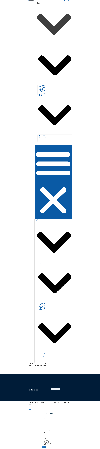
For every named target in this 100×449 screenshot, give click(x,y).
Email (44, 432)
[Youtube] (34, 390)
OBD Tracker (41, 91)
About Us (37, 220)
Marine (40, 92)
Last (43, 423)
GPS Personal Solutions (42, 139)
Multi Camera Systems (42, 89)
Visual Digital (70, 399)
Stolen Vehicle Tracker (42, 137)
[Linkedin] (37, 390)
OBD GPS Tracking (42, 85)
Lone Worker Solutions (42, 90)
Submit (29, 409)
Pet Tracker (41, 140)
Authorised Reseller (42, 93)
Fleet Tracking (41, 86)
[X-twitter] (29, 390)
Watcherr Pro (41, 94)
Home (37, 219)
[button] (53, 182)
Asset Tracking (41, 88)
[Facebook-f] (32, 390)
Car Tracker (41, 136)
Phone (44, 431)
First (43, 421)
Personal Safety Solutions (47, 443)
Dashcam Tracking (42, 87)
